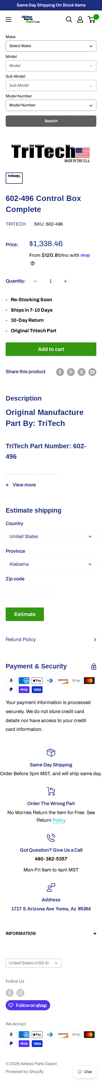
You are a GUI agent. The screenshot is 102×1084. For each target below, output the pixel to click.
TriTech (16, 224)
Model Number (19, 96)
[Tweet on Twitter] (82, 371)
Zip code (15, 579)
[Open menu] (8, 19)
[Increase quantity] (65, 281)
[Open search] (69, 19)
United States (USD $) (29, 963)
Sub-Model (15, 76)
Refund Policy (21, 639)
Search (51, 121)
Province (15, 551)
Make (11, 37)
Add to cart (51, 349)
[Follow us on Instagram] (20, 993)
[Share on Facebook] (60, 371)
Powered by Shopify (25, 1071)
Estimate (24, 614)
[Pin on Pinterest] (71, 371)
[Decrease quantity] (35, 281)
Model (11, 56)
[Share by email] (92, 371)
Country (14, 523)
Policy (59, 820)
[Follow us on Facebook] (10, 993)
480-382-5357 (51, 859)
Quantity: (16, 281)
